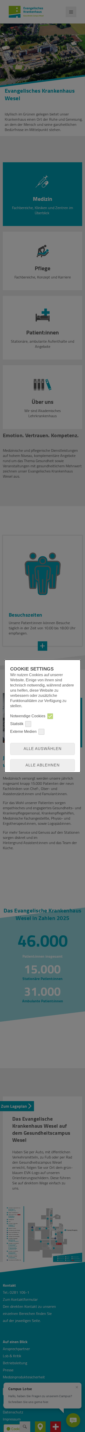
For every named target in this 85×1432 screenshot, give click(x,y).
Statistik (16, 724)
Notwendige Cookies (27, 716)
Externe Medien (23, 732)
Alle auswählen (43, 749)
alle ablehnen (43, 765)
